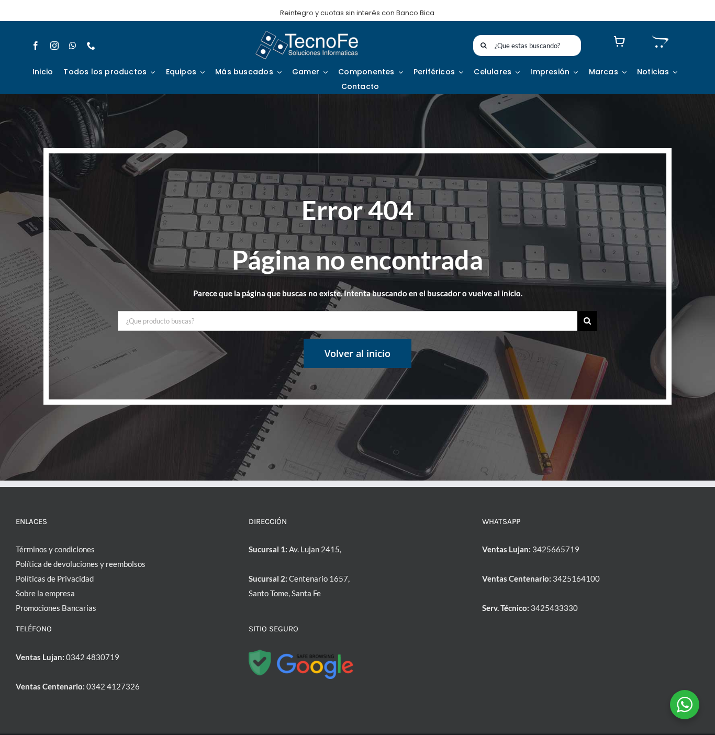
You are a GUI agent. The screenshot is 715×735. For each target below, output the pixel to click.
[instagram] (54, 45)
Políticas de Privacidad (55, 578)
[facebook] (35, 45)
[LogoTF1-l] (306, 33)
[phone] (91, 45)
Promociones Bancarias (56, 607)
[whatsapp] (72, 45)
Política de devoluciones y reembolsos (81, 564)
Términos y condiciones (55, 549)
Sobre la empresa (45, 593)
